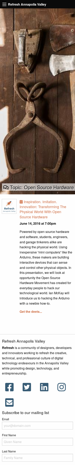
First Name (9, 435)
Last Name (9, 451)
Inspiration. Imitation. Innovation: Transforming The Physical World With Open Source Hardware (43, 209)
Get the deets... (31, 311)
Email (5, 419)
